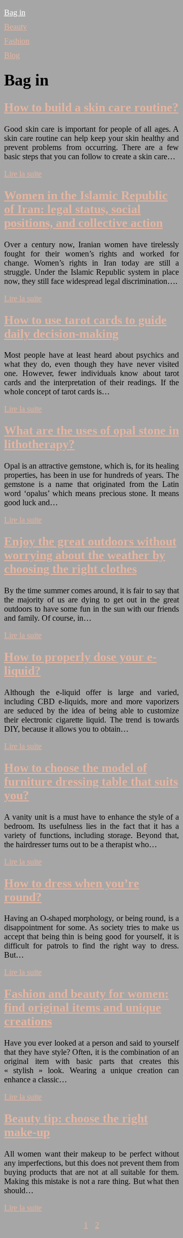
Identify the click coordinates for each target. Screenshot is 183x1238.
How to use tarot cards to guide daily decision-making (85, 326)
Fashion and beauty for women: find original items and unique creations (86, 1007)
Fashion (16, 41)
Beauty (15, 26)
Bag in (14, 12)
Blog (12, 55)
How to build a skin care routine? (91, 107)
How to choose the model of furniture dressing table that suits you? (91, 781)
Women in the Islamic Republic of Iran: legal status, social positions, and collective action (86, 209)
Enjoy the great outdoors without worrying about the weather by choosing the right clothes (90, 555)
